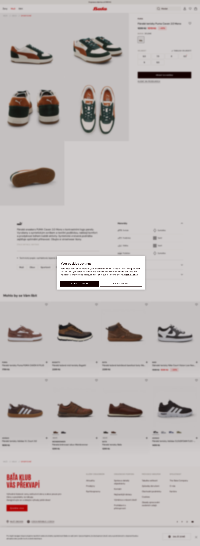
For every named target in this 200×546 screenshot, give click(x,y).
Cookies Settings (121, 284)
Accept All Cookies (79, 284)
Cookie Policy (131, 274)
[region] (101, 273)
